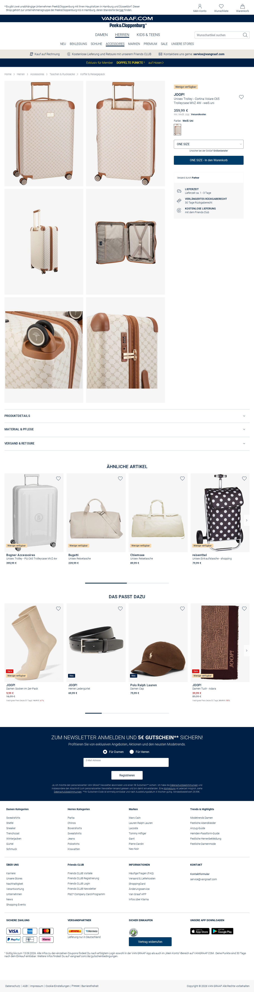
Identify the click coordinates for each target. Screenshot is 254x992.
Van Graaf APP (137, 894)
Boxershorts (75, 828)
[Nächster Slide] (247, 520)
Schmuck (11, 849)
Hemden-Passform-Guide (204, 833)
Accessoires (115, 44)
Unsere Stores (182, 44)
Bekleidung (78, 44)
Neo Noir (134, 848)
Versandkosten (198, 114)
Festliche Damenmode (203, 843)
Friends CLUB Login (79, 883)
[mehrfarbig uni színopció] (207, 568)
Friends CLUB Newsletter (82, 888)
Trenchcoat (13, 833)
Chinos (72, 822)
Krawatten (74, 849)
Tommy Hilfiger (137, 833)
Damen (101, 34)
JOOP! (179, 94)
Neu (63, 44)
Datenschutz (12, 986)
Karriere (10, 873)
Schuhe (96, 44)
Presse (76, 985)
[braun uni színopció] (138, 698)
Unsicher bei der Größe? (208, 150)
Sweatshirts (13, 817)
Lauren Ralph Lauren (141, 822)
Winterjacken (13, 838)
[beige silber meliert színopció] (8, 703)
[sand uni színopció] (70, 568)
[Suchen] (245, 35)
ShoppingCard (137, 883)
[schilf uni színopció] (157, 698)
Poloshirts (73, 843)
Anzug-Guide (197, 828)
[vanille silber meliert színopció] (21, 703)
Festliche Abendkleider (203, 822)
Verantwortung (15, 888)
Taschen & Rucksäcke (62, 74)
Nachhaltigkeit (14, 883)
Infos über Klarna (139, 899)
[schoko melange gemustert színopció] (194, 703)
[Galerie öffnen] (43, 133)
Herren (122, 34)
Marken (134, 44)
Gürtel (9, 843)
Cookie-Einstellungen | (58, 986)
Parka (71, 817)
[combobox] (209, 144)
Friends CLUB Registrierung (83, 878)
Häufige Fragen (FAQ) (141, 873)
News (9, 899)
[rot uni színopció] (14, 568)
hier (121, 10)
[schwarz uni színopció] (138, 568)
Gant (132, 838)
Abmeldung (170, 788)
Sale (164, 44)
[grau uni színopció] (8, 568)
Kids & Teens (148, 34)
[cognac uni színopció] (70, 698)
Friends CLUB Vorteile (80, 873)
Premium (150, 44)
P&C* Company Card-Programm (86, 894)
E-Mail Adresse (93, 760)
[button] (200, 8)
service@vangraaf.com (208, 54)
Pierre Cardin (136, 843)
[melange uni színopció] (151, 698)
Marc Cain (135, 817)
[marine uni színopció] (145, 698)
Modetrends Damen (201, 817)
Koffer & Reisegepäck (92, 74)
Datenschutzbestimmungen (184, 785)
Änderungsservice (139, 888)
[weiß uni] (177, 134)
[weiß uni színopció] (21, 568)
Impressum (36, 986)
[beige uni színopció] (132, 568)
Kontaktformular (200, 874)
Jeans (71, 838)
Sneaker (11, 828)
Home (7, 74)
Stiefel (9, 822)
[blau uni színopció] (194, 568)
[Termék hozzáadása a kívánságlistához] (241, 97)
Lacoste (133, 828)
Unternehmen (14, 894)
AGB (25, 986)
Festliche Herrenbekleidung (205, 838)
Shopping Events (16, 904)
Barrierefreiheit (90, 986)
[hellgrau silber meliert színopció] (14, 703)
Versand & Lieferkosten (142, 878)
